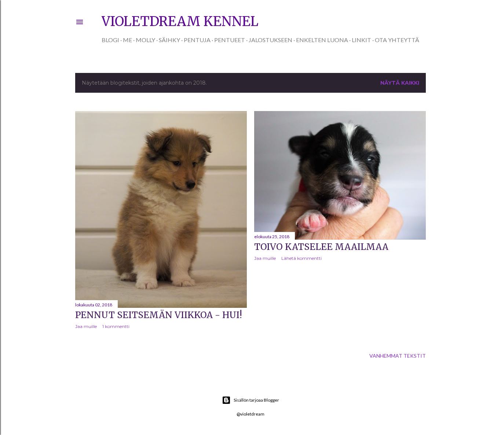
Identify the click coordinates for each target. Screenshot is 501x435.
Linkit (361, 39)
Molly (145, 39)
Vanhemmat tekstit (397, 356)
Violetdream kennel (180, 21)
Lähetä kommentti (301, 258)
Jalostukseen (270, 39)
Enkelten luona (322, 39)
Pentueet (229, 39)
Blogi (110, 39)
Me (127, 39)
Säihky (169, 39)
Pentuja (197, 39)
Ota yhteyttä (397, 39)
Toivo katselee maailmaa (321, 246)
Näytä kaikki (399, 83)
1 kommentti (115, 326)
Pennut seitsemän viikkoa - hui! (158, 315)
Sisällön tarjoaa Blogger (256, 400)
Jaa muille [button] (86, 326)
